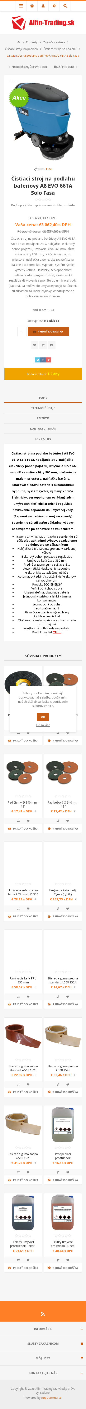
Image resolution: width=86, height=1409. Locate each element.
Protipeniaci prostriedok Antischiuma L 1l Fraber (63, 1160)
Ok (43, 717)
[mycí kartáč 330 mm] (23, 948)
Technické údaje (43, 408)
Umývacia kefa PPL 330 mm (23, 980)
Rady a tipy (43, 439)
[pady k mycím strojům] (63, 685)
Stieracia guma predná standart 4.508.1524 (63, 980)
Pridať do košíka (50, 331)
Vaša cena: (26, 224)
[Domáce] (18, 42)
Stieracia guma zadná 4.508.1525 (23, 1156)
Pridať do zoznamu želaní (34, 345)
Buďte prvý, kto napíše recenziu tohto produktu (43, 205)
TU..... (57, 632)
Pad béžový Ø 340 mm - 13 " (62, 804)
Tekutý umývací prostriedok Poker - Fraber (23, 1246)
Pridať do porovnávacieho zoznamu (18, 733)
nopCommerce (51, 1398)
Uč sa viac (43, 725)
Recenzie (43, 418)
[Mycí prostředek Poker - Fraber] (23, 1212)
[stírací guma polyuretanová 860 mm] (63, 1036)
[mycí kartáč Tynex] (63, 860)
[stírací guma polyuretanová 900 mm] (23, 1124)
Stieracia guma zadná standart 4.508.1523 (23, 1068)
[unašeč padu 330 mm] (23, 685)
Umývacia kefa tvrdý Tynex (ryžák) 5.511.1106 (62, 894)
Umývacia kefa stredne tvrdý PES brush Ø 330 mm (23, 894)
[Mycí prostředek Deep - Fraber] (63, 1212)
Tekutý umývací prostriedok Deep (63, 1244)
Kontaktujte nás (43, 428)
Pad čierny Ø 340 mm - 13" (23, 804)
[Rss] (43, 1314)
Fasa (49, 169)
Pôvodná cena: (29, 231)
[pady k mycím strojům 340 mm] (63, 773)
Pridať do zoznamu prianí (28, 733)
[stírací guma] (63, 948)
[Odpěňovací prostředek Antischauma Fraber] (63, 1124)
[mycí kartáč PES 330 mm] (23, 860)
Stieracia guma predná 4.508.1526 (63, 1068)
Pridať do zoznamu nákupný (43, 345)
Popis (43, 398)
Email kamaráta (52, 345)
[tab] (43, 398)
